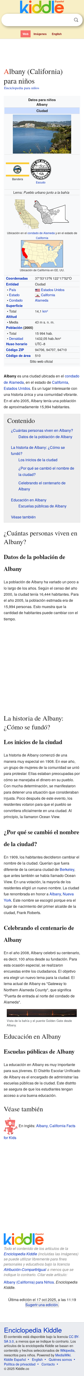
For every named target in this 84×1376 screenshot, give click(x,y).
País (12, 289)
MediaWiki (62, 1355)
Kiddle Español (15, 1359)
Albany (55, 894)
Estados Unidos (52, 289)
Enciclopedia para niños (21, 87)
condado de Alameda (41, 233)
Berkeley (67, 869)
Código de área (18, 355)
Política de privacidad (19, 1364)
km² (45, 311)
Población (14, 327)
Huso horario (16, 343)
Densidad (16, 338)
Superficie (14, 305)
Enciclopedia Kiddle (20, 1253)
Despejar (66, 20)
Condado (16, 300)
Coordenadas (17, 278)
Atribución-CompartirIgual (25, 1269)
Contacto (48, 1364)
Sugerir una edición (41, 1304)
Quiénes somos (60, 1359)
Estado (14, 294)
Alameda (41, 300)
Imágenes (40, 34)
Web (25, 34)
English (57, 34)
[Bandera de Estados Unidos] (37, 289)
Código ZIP (15, 349)
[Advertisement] (42, 52)
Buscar (76, 20)
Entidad (12, 284)
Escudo (41, 182)
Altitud (11, 316)
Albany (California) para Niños (29, 1282)
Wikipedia (67, 1350)
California (42, 238)
